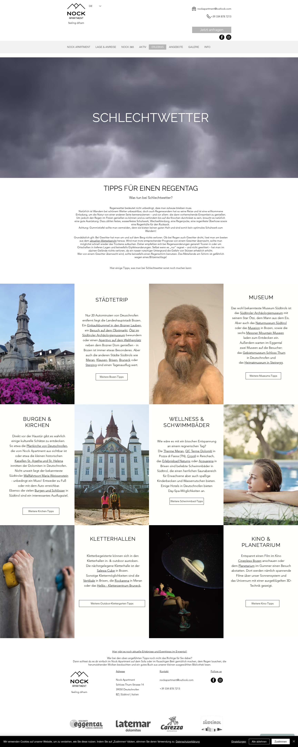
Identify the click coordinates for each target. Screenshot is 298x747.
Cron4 (191, 456)
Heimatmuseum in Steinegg (264, 362)
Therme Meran (173, 451)
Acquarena (206, 461)
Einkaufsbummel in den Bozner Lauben (114, 325)
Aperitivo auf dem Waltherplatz (120, 340)
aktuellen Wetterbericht (103, 240)
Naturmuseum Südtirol (271, 323)
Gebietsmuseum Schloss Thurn (264, 353)
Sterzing (91, 365)
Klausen (101, 360)
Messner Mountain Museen (265, 333)
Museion (254, 328)
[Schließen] (294, 741)
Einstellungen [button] (238, 741)
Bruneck (124, 360)
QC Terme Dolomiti (198, 451)
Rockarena (122, 581)
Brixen (113, 360)
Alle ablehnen (259, 741)
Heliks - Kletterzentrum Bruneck (119, 586)
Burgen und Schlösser (50, 490)
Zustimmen (281, 741)
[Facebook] (221, 37)
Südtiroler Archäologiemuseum (261, 313)
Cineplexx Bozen (249, 561)
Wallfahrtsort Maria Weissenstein (46, 476)
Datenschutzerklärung (188, 741)
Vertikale (89, 581)
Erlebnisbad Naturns (176, 461)
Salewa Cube (106, 571)
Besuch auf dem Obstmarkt (108, 330)
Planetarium (247, 566)
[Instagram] (228, 37)
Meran (90, 360)
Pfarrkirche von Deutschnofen (47, 446)
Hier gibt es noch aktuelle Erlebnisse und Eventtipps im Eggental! (149, 651)
